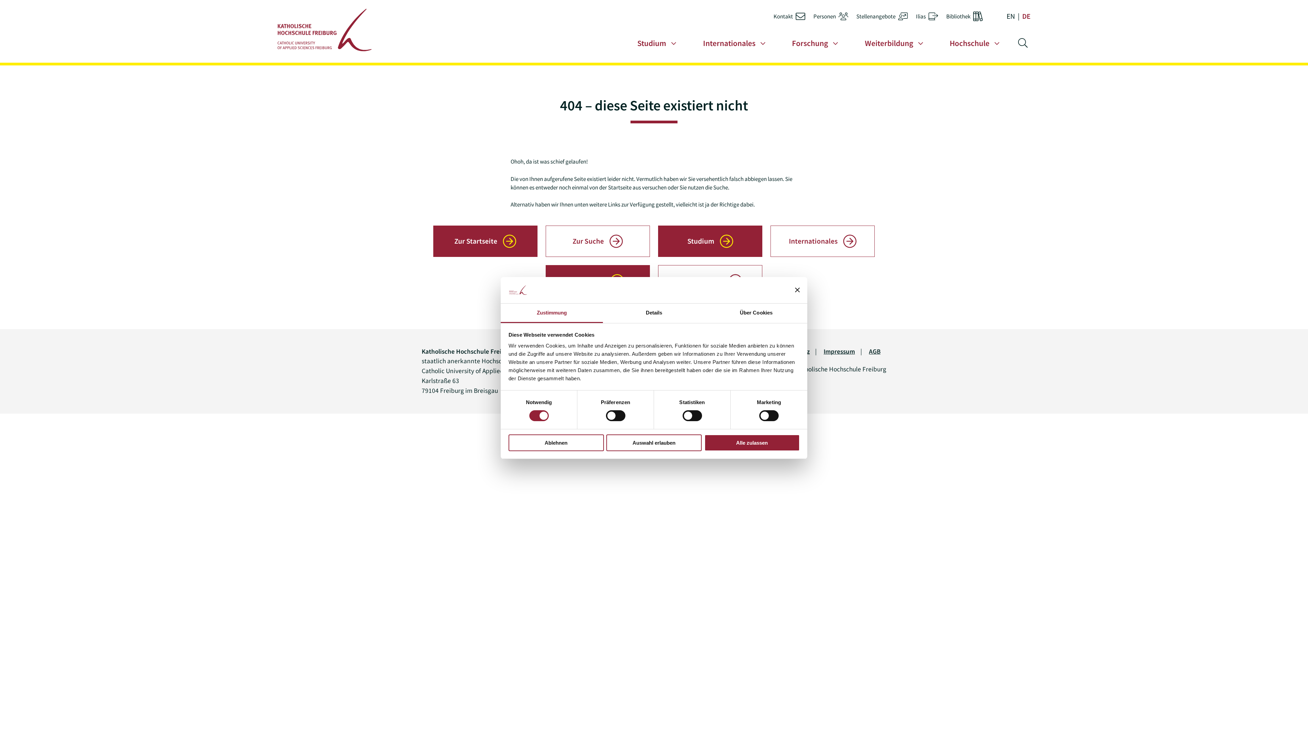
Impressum (839, 351)
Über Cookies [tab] (756, 313)
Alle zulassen (752, 443)
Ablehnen (556, 443)
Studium (700, 241)
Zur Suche (588, 241)
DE (1026, 16)
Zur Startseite (475, 241)
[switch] (615, 415)
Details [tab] (654, 313)
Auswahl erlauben (654, 443)
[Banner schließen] (797, 290)
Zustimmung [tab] (552, 313)
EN (1011, 16)
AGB (875, 351)
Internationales (813, 241)
